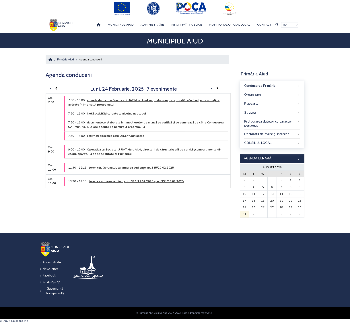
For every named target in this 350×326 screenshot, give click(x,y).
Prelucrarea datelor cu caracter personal (268, 123)
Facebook (49, 275)
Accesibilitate (51, 262)
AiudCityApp (51, 282)
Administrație (152, 24)
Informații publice (186, 24)
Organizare (252, 94)
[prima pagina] (61, 25)
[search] (276, 24)
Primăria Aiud (65, 60)
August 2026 (272, 167)
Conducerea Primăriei (260, 85)
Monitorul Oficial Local (229, 24)
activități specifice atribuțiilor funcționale (115, 136)
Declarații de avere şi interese (266, 134)
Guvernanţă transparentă (55, 291)
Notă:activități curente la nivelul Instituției (116, 114)
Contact (264, 24)
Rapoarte (251, 103)
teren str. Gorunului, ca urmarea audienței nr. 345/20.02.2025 (131, 168)
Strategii (250, 112)
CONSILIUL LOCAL (257, 143)
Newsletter (50, 269)
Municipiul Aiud (121, 24)
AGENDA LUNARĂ (257, 158)
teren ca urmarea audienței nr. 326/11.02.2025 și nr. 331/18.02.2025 (136, 181)
